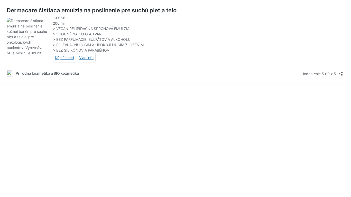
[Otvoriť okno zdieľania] (340, 72)
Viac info (86, 57)
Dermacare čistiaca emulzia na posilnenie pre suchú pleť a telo (92, 10)
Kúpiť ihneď (64, 57)
